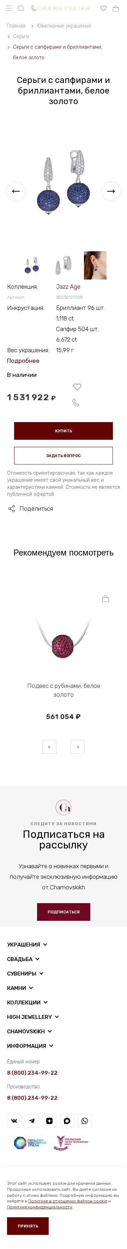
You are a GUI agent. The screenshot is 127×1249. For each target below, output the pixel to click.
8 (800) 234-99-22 (32, 1073)
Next (78, 747)
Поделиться (36, 508)
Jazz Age (68, 286)
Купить (63, 431)
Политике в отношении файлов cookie (67, 1201)
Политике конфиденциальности (39, 1207)
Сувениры (21, 974)
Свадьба (19, 959)
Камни (16, 988)
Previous (49, 747)
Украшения (23, 945)
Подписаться (64, 912)
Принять (28, 1226)
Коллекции (24, 1002)
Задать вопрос (63, 456)
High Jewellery (29, 1017)
